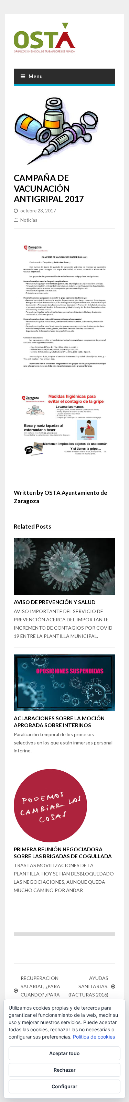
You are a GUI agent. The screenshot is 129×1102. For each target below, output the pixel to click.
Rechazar (65, 1070)
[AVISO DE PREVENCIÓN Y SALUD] (64, 566)
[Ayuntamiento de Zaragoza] (64, 40)
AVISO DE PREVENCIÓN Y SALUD (54, 602)
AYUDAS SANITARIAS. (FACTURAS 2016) (88, 986)
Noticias (28, 220)
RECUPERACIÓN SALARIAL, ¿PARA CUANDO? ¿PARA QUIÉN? (40, 990)
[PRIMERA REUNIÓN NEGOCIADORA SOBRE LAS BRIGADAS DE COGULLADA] (64, 805)
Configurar (64, 1086)
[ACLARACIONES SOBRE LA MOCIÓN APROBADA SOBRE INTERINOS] (64, 682)
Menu (36, 76)
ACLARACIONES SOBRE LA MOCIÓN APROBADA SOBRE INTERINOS (59, 721)
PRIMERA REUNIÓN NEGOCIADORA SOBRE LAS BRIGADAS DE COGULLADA (63, 852)
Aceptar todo (64, 1053)
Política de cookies (94, 1037)
